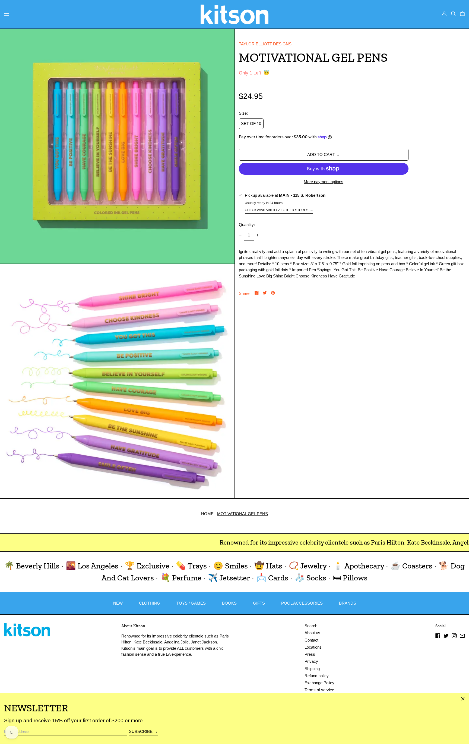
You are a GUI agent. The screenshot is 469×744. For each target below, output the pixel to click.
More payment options (323, 181)
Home (207, 513)
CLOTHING (149, 603)
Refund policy (317, 675)
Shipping (312, 668)
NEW (118, 603)
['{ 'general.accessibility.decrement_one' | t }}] (240, 235)
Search (311, 625)
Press (310, 654)
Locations (313, 647)
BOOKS (229, 603)
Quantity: (247, 224)
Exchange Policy (319, 682)
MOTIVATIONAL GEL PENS (242, 513)
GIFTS (259, 603)
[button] (453, 13)
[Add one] (257, 235)
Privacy (311, 661)
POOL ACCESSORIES (302, 603)
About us (312, 632)
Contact (311, 640)
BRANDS (347, 603)
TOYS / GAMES (191, 603)
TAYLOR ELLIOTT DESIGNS (265, 44)
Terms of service (319, 689)
